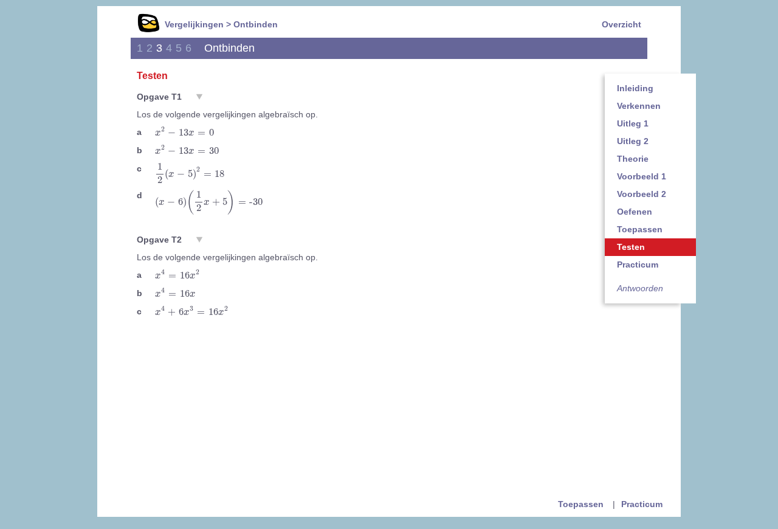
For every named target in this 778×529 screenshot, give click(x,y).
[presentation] (184, 131)
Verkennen (639, 106)
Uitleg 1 (633, 123)
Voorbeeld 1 (641, 176)
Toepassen (640, 229)
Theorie (633, 159)
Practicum (637, 264)
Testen (631, 247)
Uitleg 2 (633, 141)
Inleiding (635, 88)
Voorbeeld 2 (641, 194)
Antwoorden (640, 288)
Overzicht (621, 24)
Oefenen (634, 211)
